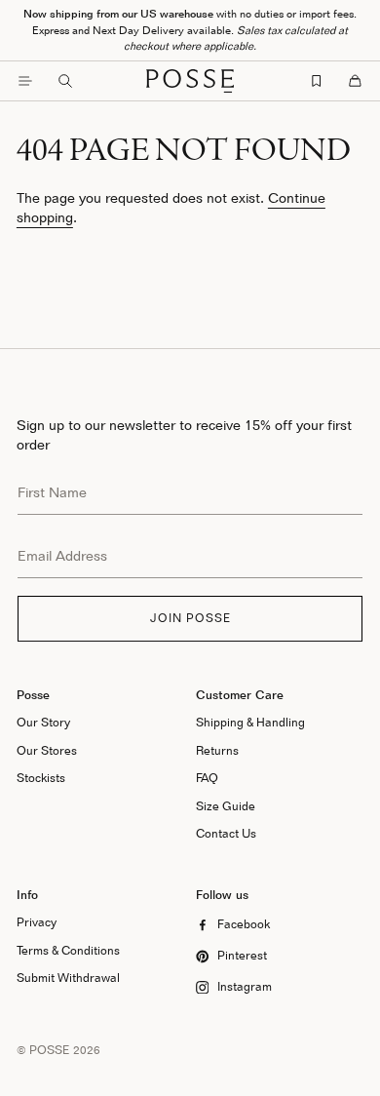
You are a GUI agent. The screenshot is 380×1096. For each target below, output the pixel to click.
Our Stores (47, 750)
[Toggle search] (65, 80)
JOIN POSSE (190, 617)
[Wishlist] (316, 80)
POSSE (49, 1049)
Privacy (37, 922)
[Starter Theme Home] (190, 81)
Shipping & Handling (250, 722)
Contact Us (226, 833)
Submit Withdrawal (68, 977)
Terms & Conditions (68, 950)
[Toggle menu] (25, 80)
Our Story (43, 722)
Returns (217, 750)
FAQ (207, 777)
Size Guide (225, 806)
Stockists (41, 777)
